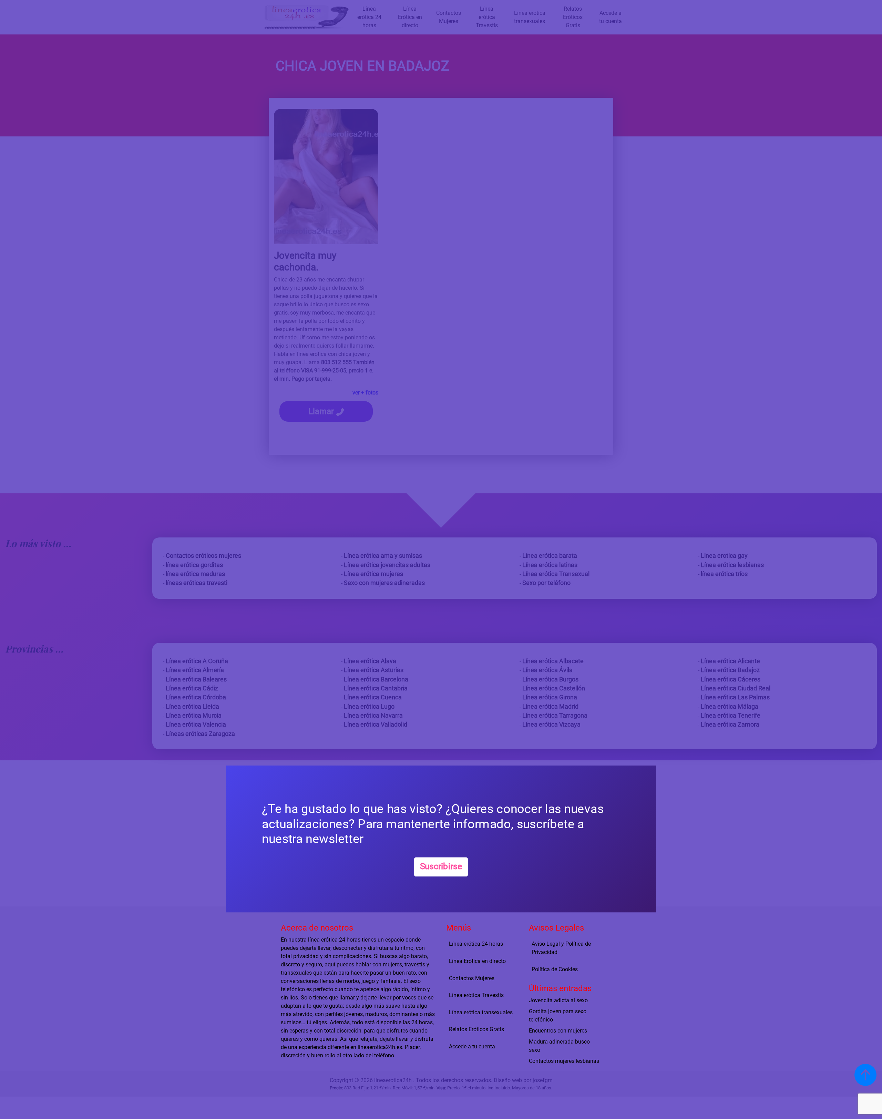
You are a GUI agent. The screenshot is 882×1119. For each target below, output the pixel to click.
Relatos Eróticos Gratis (476, 1029)
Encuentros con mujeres (558, 1030)
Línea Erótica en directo (477, 961)
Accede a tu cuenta (472, 1046)
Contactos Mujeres (471, 978)
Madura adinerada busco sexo (559, 1045)
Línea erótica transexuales (481, 1012)
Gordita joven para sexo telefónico (557, 1015)
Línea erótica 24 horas (476, 944)
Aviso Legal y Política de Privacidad (561, 948)
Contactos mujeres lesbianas (564, 1061)
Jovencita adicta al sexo (558, 1000)
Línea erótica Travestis (476, 995)
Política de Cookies (555, 969)
